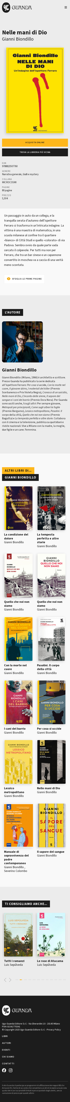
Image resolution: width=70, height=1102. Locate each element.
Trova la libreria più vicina (35, 152)
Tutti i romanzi (14, 961)
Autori (6, 1043)
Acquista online (35, 142)
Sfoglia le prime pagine (27, 278)
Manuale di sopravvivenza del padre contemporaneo (16, 858)
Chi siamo (8, 1057)
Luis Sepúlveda (13, 965)
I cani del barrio (14, 729)
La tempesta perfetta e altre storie (48, 538)
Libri (5, 1036)
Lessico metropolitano (14, 790)
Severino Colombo (15, 871)
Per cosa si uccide (49, 729)
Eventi (6, 1050)
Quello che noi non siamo (16, 604)
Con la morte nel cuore (15, 667)
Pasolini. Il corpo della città (48, 667)
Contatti (8, 1063)
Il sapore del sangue (50, 852)
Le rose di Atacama (50, 961)
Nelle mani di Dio (48, 788)
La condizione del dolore (16, 536)
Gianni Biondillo (18, 39)
